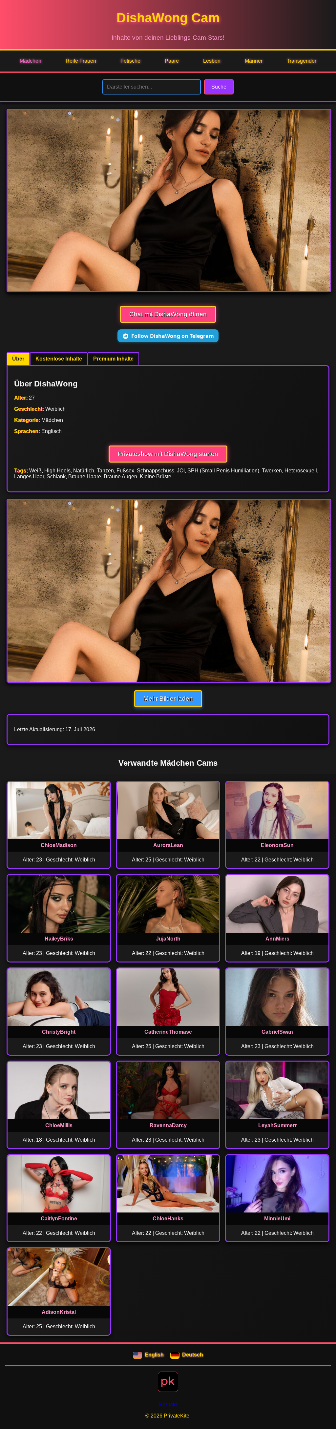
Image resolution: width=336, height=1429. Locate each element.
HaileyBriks (59, 939)
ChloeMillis (59, 1125)
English (154, 1354)
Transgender (301, 61)
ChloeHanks (168, 1218)
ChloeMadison (59, 845)
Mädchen (30, 61)
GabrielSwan (277, 1032)
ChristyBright (58, 1032)
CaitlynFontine (59, 1218)
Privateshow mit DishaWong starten (168, 453)
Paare (172, 61)
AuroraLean (168, 845)
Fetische (130, 61)
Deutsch (192, 1354)
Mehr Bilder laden (168, 698)
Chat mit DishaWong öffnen (168, 314)
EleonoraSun (277, 845)
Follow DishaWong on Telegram (172, 336)
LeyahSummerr (277, 1125)
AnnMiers (277, 939)
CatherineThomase (168, 1032)
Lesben (211, 61)
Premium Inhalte (113, 359)
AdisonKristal (59, 1312)
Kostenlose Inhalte (58, 359)
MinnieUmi (277, 1218)
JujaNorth (168, 939)
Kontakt (168, 1404)
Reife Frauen (81, 61)
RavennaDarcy (168, 1125)
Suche (218, 87)
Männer (253, 61)
